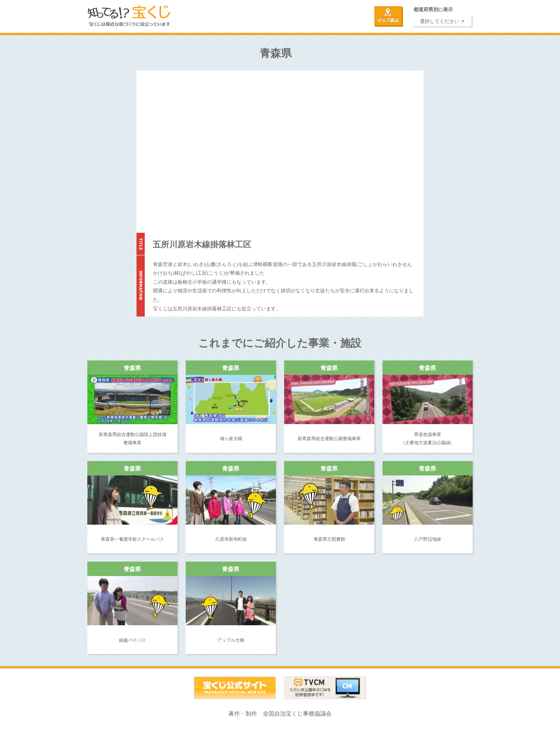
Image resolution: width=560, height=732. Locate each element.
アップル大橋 (230, 639)
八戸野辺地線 (427, 538)
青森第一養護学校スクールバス (132, 538)
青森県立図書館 (329, 538)
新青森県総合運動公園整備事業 (329, 438)
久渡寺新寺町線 (231, 538)
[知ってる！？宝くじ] (129, 12)
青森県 (132, 367)
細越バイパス (132, 639)
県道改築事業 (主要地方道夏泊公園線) (427, 438)
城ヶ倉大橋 (231, 438)
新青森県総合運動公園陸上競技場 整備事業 (132, 438)
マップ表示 (388, 16)
